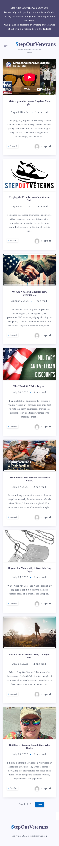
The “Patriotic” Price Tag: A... (29, 386)
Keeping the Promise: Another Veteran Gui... (29, 199)
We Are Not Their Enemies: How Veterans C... (29, 293)
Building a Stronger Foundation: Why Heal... (29, 746)
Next (40, 804)
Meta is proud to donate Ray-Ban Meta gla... (30, 103)
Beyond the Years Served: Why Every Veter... (29, 479)
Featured (13, 146)
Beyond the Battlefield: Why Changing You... (29, 656)
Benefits (13, 240)
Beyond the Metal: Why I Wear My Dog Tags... (29, 569)
